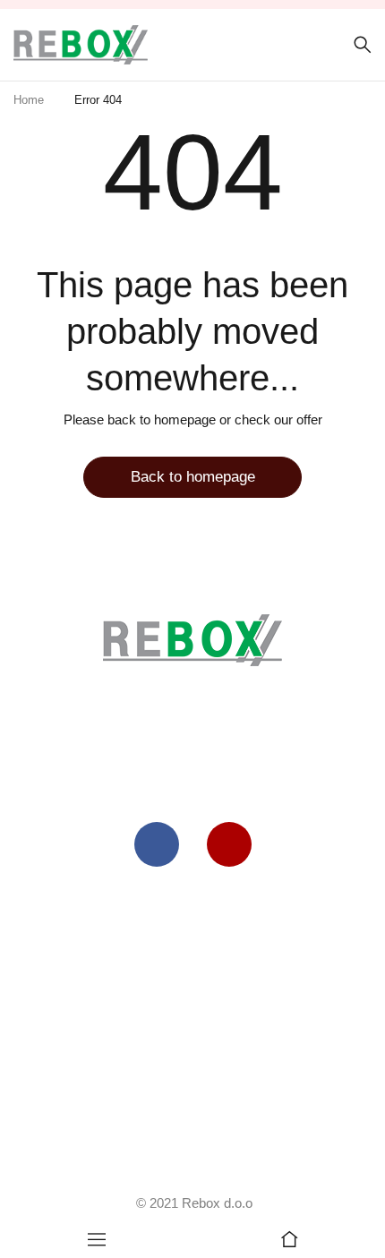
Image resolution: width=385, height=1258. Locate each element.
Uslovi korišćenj (188, 905)
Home (28, 100)
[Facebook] (156, 844)
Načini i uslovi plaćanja (193, 1093)
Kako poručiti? (192, 1018)
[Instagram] (229, 844)
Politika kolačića (192, 943)
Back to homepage (193, 476)
